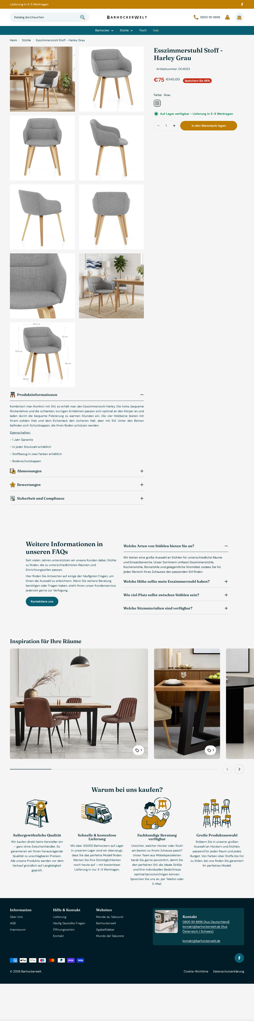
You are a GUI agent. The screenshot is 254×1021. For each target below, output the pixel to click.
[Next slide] (239, 769)
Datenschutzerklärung (228, 971)
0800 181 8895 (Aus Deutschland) (206, 922)
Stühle (26, 40)
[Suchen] (82, 17)
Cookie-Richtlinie (196, 971)
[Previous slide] (227, 769)
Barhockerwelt (31, 971)
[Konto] (227, 17)
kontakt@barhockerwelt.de (201, 941)
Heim (13, 40)
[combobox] (49, 17)
